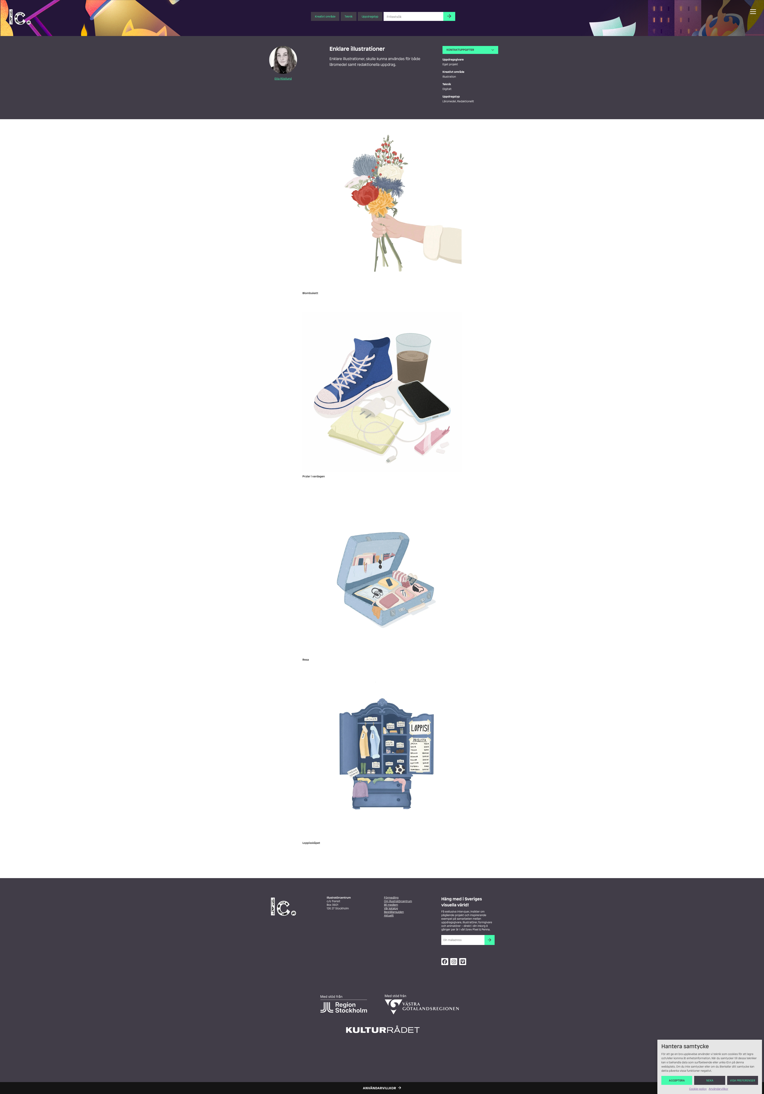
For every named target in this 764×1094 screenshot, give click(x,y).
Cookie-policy (698, 1089)
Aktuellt (389, 916)
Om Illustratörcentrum (398, 901)
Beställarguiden (394, 912)
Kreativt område (325, 16)
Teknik (349, 16)
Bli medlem (391, 905)
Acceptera (677, 1080)
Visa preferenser (742, 1080)
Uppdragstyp (370, 16)
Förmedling (391, 898)
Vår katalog (391, 908)
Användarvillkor (718, 1089)
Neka (709, 1080)
